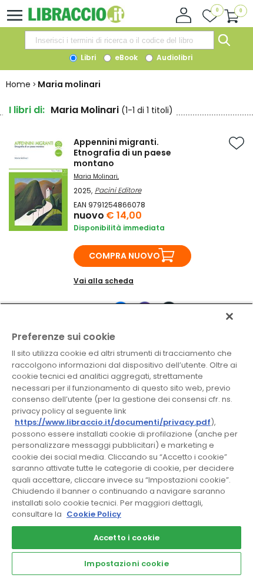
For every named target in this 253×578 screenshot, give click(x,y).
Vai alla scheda (104, 281)
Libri (87, 57)
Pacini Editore (118, 190)
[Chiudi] (229, 316)
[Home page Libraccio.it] (76, 20)
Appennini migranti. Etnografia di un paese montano (122, 152)
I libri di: (27, 110)
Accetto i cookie (126, 537)
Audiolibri (173, 57)
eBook (125, 57)
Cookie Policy (93, 514)
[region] (126, 440)
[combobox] (119, 40)
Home (18, 84)
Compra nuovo (124, 256)
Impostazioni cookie (126, 563)
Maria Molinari (96, 176)
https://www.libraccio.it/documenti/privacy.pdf (113, 422)
